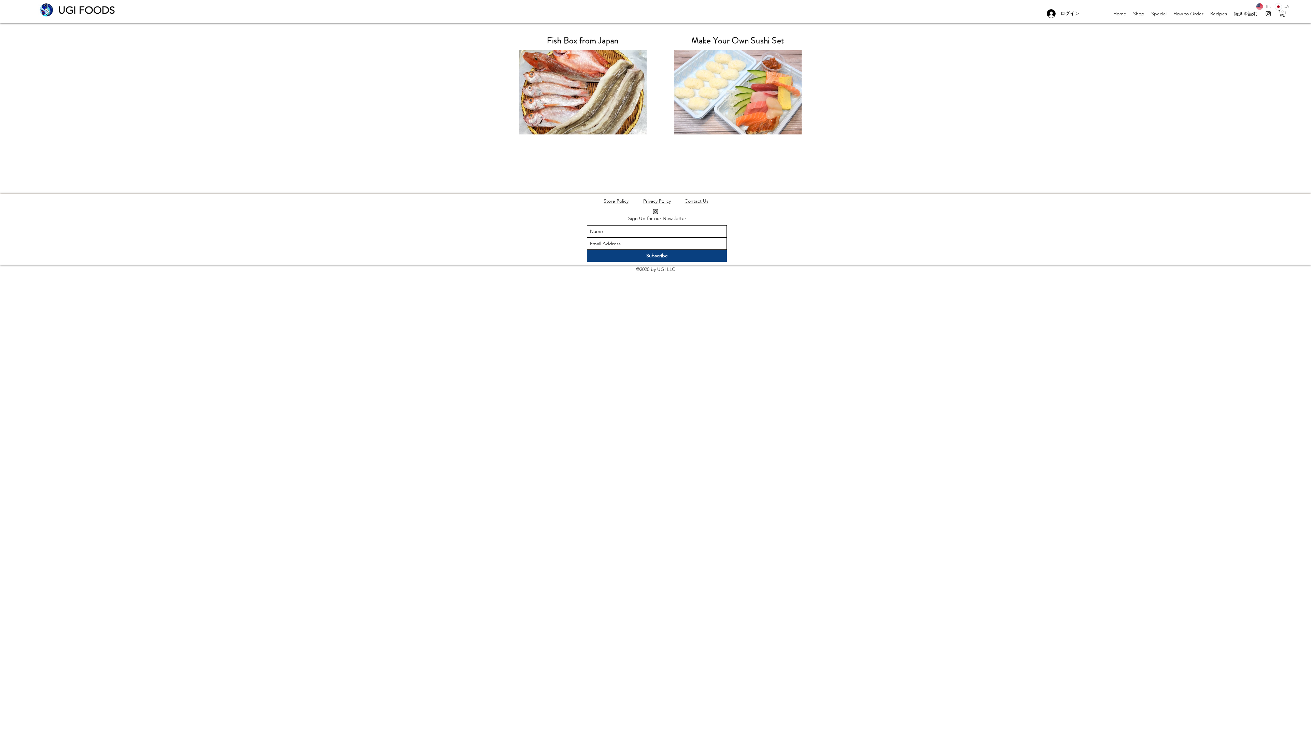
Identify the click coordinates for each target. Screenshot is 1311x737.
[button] (1283, 13)
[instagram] (1268, 13)
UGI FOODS (86, 10)
